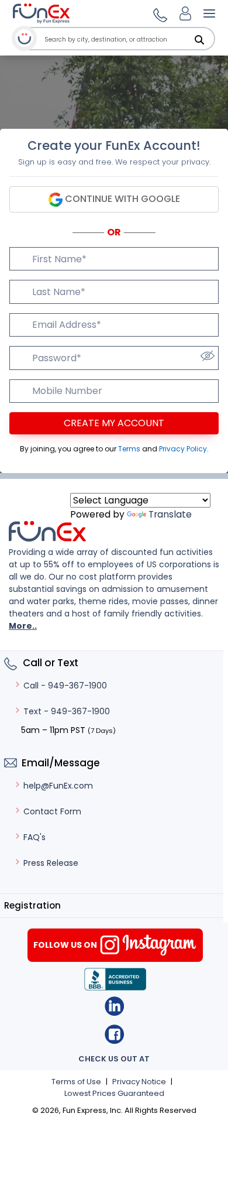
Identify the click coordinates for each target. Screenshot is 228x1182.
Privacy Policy (183, 449)
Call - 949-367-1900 (65, 685)
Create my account (114, 423)
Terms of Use (76, 1081)
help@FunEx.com (58, 786)
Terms (130, 449)
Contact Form (52, 811)
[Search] (199, 40)
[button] (158, 13)
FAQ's (34, 837)
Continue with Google (121, 198)
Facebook (114, 1034)
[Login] (185, 13)
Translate (170, 514)
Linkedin (114, 1006)
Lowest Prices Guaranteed (114, 1093)
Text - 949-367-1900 (66, 711)
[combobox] (127, 39)
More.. (23, 626)
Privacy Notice (139, 1081)
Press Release (50, 863)
